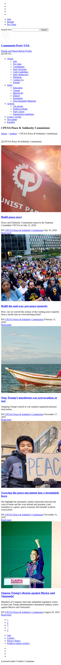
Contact (10, 638)
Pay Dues (11, 24)
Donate (10, 22)
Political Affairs (20, 109)
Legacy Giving (14, 117)
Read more (6, 233)
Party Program (20, 69)
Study (10, 85)
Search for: (6, 29)
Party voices (18, 111)
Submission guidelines (23, 114)
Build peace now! (11, 217)
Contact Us (18, 80)
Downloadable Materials (24, 101)
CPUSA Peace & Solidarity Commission (24, 230)
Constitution (18, 66)
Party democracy (21, 74)
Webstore (17, 77)
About (10, 58)
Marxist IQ (18, 93)
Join (9, 19)
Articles (10, 103)
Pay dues (17, 64)
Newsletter (12, 119)
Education (18, 88)
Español (11, 122)
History (16, 95)
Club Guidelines (20, 72)
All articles (18, 106)
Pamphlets (18, 98)
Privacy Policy (14, 640)
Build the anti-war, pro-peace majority (24, 306)
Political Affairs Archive (18, 643)
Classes (16, 90)
